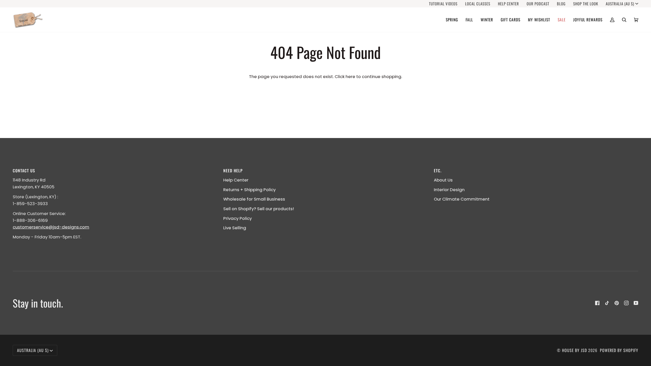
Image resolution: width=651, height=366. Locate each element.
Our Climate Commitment (462, 199)
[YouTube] (636, 303)
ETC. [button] (437, 170)
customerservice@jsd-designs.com (51, 227)
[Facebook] (597, 303)
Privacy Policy (237, 218)
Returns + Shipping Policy (249, 190)
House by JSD (574, 350)
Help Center (235, 180)
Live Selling (234, 228)
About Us (443, 180)
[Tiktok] (607, 303)
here (350, 76)
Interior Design (449, 190)
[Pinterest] (616, 303)
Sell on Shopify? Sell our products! (258, 209)
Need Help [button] (233, 170)
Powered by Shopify (619, 350)
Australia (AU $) (620, 3)
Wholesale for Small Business (254, 199)
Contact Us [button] (24, 170)
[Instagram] (626, 303)
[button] (452, 19)
